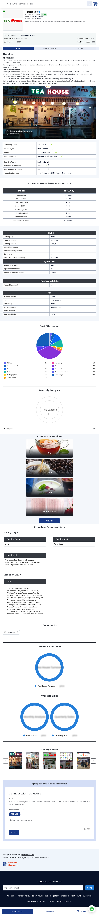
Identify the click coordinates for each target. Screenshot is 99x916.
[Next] (93, 761)
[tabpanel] (49, 412)
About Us (11, 896)
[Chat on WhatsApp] (91, 908)
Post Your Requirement (81, 896)
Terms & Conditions (36, 901)
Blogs (60, 901)
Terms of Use (28, 854)
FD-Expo (68, 901)
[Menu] (3, 4)
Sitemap (51, 901)
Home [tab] (18, 48)
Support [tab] (81, 48)
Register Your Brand (59, 896)
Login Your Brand (40, 896)
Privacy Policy (24, 896)
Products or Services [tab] (49, 48)
